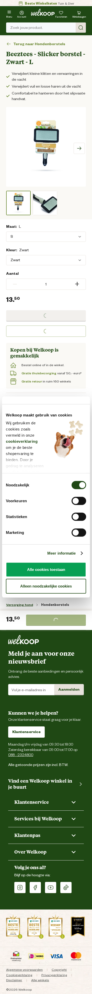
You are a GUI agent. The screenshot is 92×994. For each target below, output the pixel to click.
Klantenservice (26, 732)
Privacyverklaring (54, 975)
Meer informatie (61, 553)
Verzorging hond (19, 604)
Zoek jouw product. (26, 27)
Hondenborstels (55, 604)
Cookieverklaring (19, 975)
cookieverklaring (22, 441)
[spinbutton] (46, 284)
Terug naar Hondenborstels (39, 44)
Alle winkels (40, 980)
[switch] (79, 501)
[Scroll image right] (79, 148)
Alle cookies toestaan (46, 569)
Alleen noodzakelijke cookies (46, 586)
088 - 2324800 (20, 754)
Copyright (59, 969)
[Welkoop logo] (43, 12)
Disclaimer (14, 980)
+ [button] (77, 284)
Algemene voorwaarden (24, 969)
